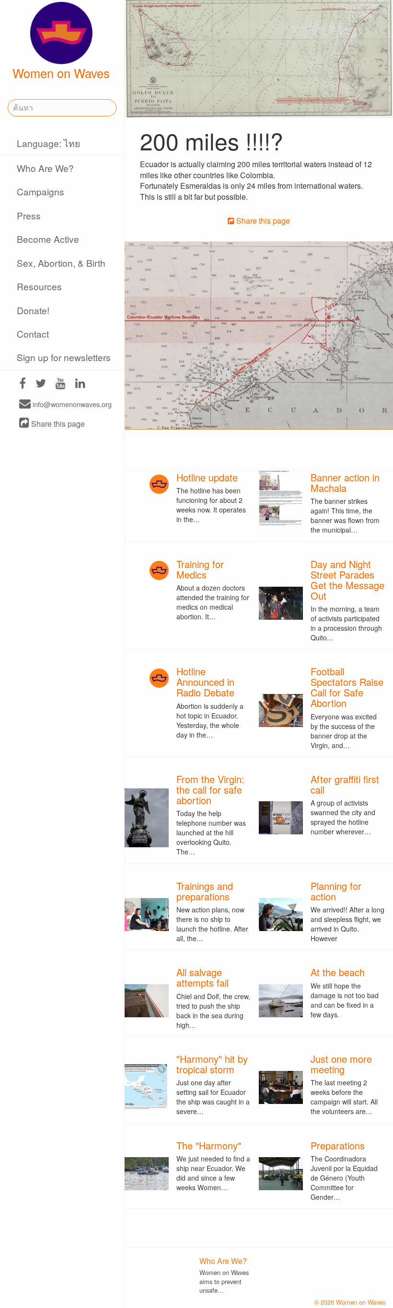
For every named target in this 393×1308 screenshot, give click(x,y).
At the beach (338, 972)
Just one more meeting (341, 1064)
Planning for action (336, 891)
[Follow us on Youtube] (60, 384)
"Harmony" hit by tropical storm (212, 1064)
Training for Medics (200, 569)
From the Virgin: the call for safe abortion (210, 789)
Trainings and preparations (204, 891)
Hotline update (207, 477)
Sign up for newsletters (64, 357)
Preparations (338, 1145)
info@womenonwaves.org (71, 404)
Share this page (57, 423)
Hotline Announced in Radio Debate (205, 681)
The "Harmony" (208, 1145)
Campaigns (40, 191)
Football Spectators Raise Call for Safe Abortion (347, 687)
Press (29, 215)
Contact (33, 333)
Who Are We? (45, 167)
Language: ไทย (48, 142)
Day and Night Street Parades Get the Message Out (347, 580)
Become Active (48, 238)
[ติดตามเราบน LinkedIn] (80, 384)
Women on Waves (61, 72)
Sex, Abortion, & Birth (61, 262)
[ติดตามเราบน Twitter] (41, 384)
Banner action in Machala (345, 482)
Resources (39, 286)
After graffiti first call (345, 784)
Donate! (33, 310)
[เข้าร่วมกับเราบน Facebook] (22, 384)
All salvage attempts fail (202, 977)
